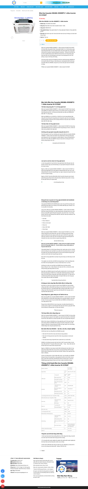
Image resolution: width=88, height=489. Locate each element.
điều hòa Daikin (39, 462)
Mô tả (43, 44)
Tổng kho (44, 433)
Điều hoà (23, 6)
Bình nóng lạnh (39, 6)
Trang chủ (12, 10)
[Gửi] (41, 3)
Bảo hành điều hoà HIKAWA (48, 329)
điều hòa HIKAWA (49, 62)
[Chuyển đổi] (40, 44)
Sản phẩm (18, 10)
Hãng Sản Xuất (30, 6)
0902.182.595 (66, 2)
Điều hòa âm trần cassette (27, 10)
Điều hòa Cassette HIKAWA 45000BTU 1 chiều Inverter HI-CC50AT (55, 126)
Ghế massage (71, 6)
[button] (12, 37)
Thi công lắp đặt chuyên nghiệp (48, 440)
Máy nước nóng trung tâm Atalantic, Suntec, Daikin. (43, 467)
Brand (43, 450)
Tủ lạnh (61, 6)
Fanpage (58, 458)
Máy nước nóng (48, 6)
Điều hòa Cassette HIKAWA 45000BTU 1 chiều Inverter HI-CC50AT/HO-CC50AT (57, 47)
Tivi (66, 6)
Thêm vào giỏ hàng (51, 40)
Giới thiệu (16, 6)
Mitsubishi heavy (50, 462)
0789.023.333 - (57, 2)
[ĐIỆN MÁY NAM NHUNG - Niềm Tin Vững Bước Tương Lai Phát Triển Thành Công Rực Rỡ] (15, 2)
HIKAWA (71, 59)
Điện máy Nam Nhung (37, 460)
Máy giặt (56, 6)
